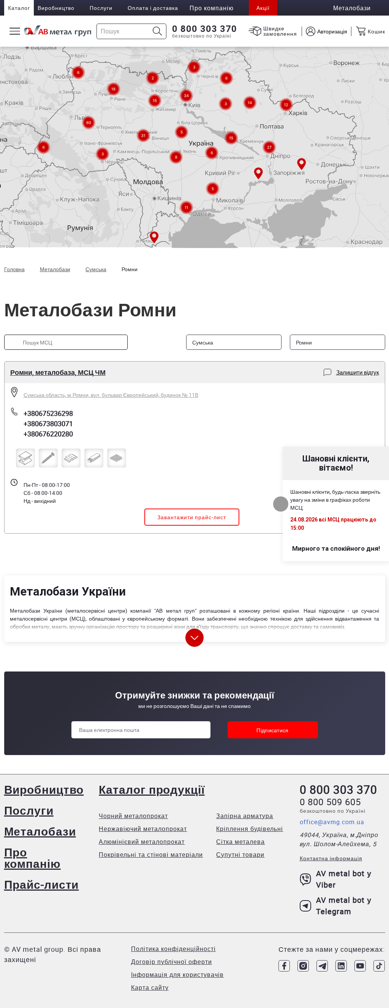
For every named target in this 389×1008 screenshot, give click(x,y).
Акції (263, 7)
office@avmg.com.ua (332, 822)
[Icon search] (157, 31)
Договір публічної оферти (171, 961)
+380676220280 (48, 433)
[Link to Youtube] (360, 966)
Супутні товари (240, 854)
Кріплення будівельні (249, 829)
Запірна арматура (244, 816)
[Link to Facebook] (284, 966)
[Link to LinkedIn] (341, 966)
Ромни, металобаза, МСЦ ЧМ (58, 372)
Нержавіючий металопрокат (143, 829)
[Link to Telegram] (322, 966)
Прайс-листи (41, 884)
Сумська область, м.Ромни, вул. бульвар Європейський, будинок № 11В (111, 394)
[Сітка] (116, 458)
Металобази (40, 831)
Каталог (19, 7)
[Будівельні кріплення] (48, 458)
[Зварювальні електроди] (93, 458)
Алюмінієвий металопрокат (142, 841)
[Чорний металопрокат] (25, 458)
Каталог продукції (151, 789)
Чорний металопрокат (133, 816)
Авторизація (332, 31)
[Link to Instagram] (303, 966)
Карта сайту (150, 987)
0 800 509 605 (330, 801)
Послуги (101, 7)
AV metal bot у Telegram (344, 905)
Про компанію (32, 857)
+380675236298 (48, 413)
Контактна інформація (331, 858)
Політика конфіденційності (173, 949)
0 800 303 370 (204, 28)
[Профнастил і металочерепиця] (71, 458)
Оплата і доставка (153, 7)
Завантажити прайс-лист (191, 517)
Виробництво (56, 7)
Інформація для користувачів (177, 974)
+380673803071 (48, 423)
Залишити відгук (357, 372)
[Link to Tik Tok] (379, 966)
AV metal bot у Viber (344, 879)
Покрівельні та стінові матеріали (151, 854)
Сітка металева (240, 841)
